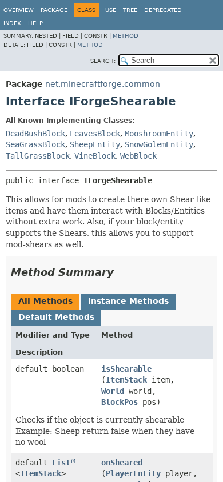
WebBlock (138, 155)
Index (12, 23)
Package (54, 10)
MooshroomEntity (159, 133)
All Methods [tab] (45, 301)
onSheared (121, 462)
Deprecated (163, 10)
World (112, 391)
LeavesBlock (95, 133)
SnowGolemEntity (159, 144)
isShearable (126, 368)
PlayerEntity (133, 473)
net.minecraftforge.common (102, 84)
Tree (130, 10)
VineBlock (95, 155)
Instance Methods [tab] (128, 301)
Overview (18, 10)
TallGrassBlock (38, 155)
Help (35, 23)
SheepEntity (95, 144)
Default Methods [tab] (56, 317)
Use (110, 10)
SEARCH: (103, 61)
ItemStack (126, 379)
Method (125, 36)
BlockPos (119, 402)
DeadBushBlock (35, 133)
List (61, 462)
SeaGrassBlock (35, 144)
